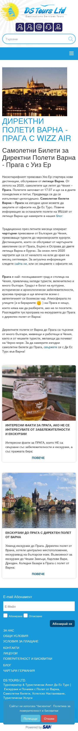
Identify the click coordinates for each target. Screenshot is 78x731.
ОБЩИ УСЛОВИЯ (15, 635)
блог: (59, 215)
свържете (51, 347)
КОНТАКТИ (11, 647)
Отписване (35, 616)
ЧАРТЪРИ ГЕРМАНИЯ (19, 670)
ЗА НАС (8, 630)
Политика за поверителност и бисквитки (45, 708)
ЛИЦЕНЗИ (10, 653)
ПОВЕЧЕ (38, 457)
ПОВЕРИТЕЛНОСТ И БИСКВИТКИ (27, 658)
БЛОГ (7, 665)
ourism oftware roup (47, 727)
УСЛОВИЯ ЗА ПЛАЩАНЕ (20, 641)
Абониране (16, 616)
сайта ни (20, 263)
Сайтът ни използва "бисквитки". (30, 706)
